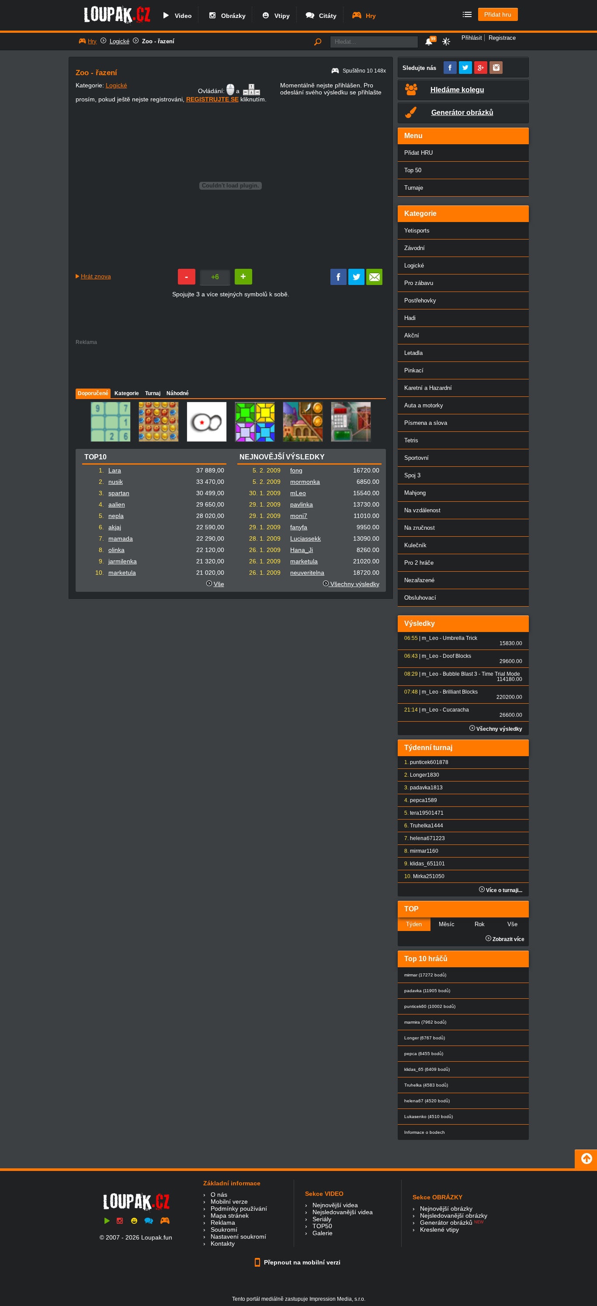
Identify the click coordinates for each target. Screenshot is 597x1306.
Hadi (410, 318)
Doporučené (93, 393)
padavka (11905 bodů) (427, 990)
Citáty (326, 15)
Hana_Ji (301, 549)
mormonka (305, 481)
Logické (119, 41)
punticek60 (423, 762)
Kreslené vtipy (439, 1229)
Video (181, 15)
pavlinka (301, 504)
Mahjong (415, 493)
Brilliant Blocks (460, 692)
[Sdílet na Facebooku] (338, 282)
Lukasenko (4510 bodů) (428, 1116)
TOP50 (322, 1226)
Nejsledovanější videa (342, 1212)
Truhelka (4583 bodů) (426, 1085)
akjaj (114, 527)
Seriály (321, 1219)
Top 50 (412, 170)
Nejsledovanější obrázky (453, 1215)
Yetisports (417, 230)
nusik (115, 481)
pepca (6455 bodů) (423, 1053)
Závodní (414, 248)
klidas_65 (421, 863)
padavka (420, 787)
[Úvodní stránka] (117, 24)
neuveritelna (307, 572)
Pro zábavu (418, 283)
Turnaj (152, 393)
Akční (411, 335)
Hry (369, 15)
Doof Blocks (457, 656)
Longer (418, 775)
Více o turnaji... (503, 890)
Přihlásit (472, 38)
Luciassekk (305, 538)
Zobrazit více (507, 939)
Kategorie (127, 393)
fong (296, 470)
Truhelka (420, 825)
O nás (219, 1194)
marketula (122, 572)
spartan (118, 493)
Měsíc (447, 924)
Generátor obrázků (446, 1222)
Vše (219, 583)
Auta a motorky (423, 405)
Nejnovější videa (335, 1205)
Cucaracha (456, 709)
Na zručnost (419, 527)
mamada (120, 538)
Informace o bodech (424, 1132)
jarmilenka (122, 561)
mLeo (298, 493)
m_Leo (430, 638)
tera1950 (420, 813)
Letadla (413, 353)
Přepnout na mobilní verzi (301, 1262)
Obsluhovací (420, 597)
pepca (417, 800)
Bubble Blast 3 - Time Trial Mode (481, 674)
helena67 (421, 838)
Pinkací (413, 370)
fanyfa (298, 527)
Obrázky (232, 15)
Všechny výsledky (354, 583)
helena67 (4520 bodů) (427, 1100)
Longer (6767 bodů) (424, 1037)
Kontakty (223, 1243)
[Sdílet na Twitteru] (356, 282)
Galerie (322, 1233)
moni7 (298, 515)
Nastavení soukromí (238, 1236)
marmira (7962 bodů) (425, 1022)
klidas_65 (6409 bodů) (427, 1069)
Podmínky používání (239, 1208)
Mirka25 (422, 876)
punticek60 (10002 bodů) (429, 1006)
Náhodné (178, 393)
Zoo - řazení (158, 41)
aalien (116, 504)
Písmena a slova (425, 423)
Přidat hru (497, 14)
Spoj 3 (412, 475)
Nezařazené (419, 580)
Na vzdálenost (422, 510)
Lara (114, 470)
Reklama (223, 1222)
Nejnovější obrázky (446, 1208)
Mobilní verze (229, 1201)
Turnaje (413, 187)
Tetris (411, 440)
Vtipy (280, 15)
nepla (116, 515)
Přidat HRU (418, 152)
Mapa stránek (230, 1215)
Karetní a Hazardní (428, 388)
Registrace (502, 38)
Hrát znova (96, 276)
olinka (116, 549)
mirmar (418, 851)
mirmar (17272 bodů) (425, 975)
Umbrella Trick (460, 638)
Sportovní (416, 458)
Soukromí (224, 1229)
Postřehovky (420, 300)
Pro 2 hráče (419, 562)
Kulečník (415, 545)
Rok (480, 924)
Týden (414, 924)
